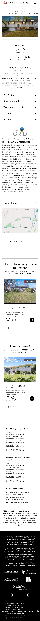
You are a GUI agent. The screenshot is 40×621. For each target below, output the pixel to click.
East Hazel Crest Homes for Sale (17, 502)
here (10, 619)
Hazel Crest (32, 73)
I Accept (32, 611)
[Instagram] (22, 596)
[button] (20, 220)
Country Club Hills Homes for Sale (17, 492)
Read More (20, 88)
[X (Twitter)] (17, 596)
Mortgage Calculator (20, 241)
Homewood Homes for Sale (15, 497)
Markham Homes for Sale (14, 494)
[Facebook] (12, 596)
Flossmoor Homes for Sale (15, 499)
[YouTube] (27, 596)
